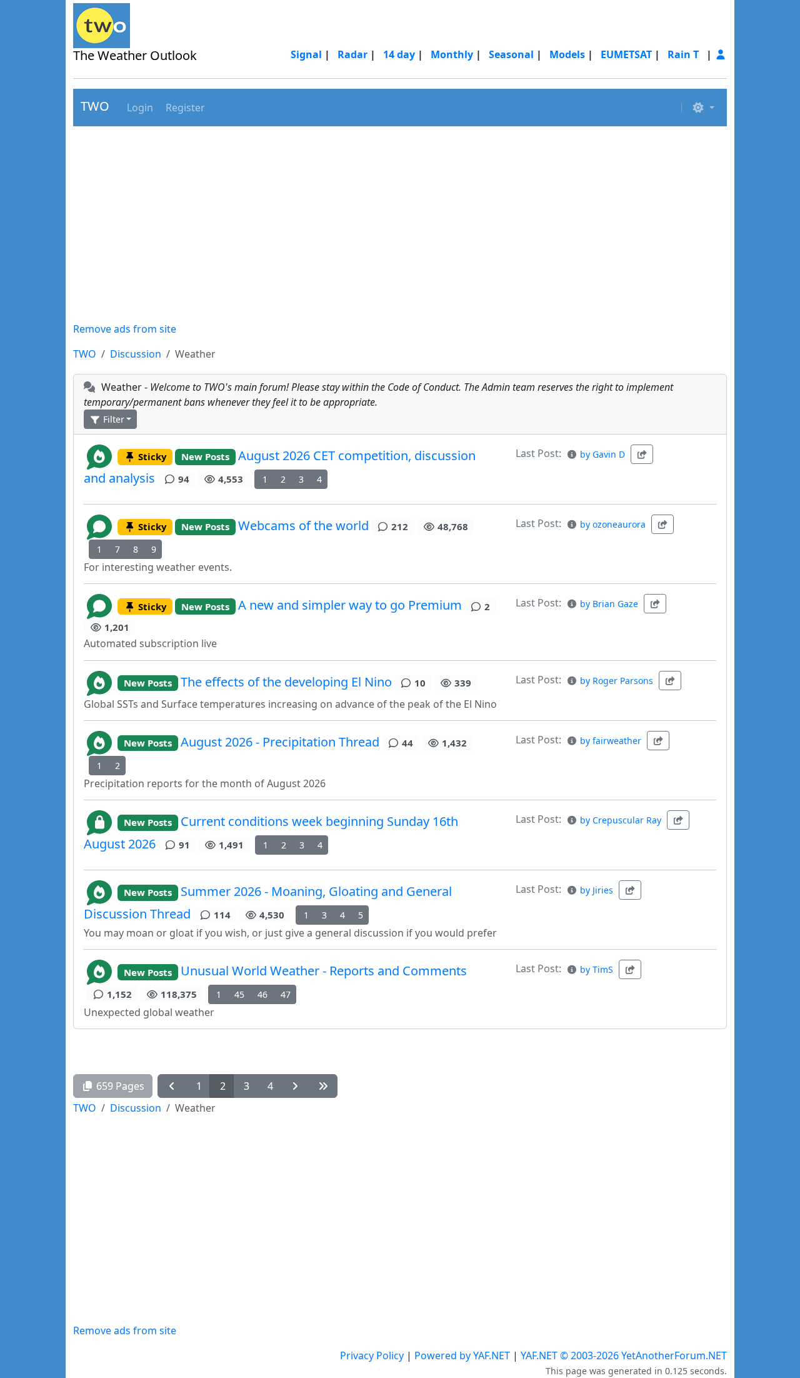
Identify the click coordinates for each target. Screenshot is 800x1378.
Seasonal (511, 54)
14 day (399, 54)
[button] (138, 107)
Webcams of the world (303, 525)
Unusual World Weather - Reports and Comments (324, 971)
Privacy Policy (372, 1355)
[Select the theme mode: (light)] (703, 108)
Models (567, 54)
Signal (306, 54)
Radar (353, 54)
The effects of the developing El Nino (286, 681)
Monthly (452, 54)
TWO (95, 106)
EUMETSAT (626, 54)
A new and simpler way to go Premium (350, 605)
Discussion (135, 354)
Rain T (683, 54)
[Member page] (720, 54)
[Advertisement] (400, 223)
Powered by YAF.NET (462, 1355)
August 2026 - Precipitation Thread (280, 741)
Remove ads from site (124, 329)
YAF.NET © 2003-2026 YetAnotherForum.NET (624, 1355)
